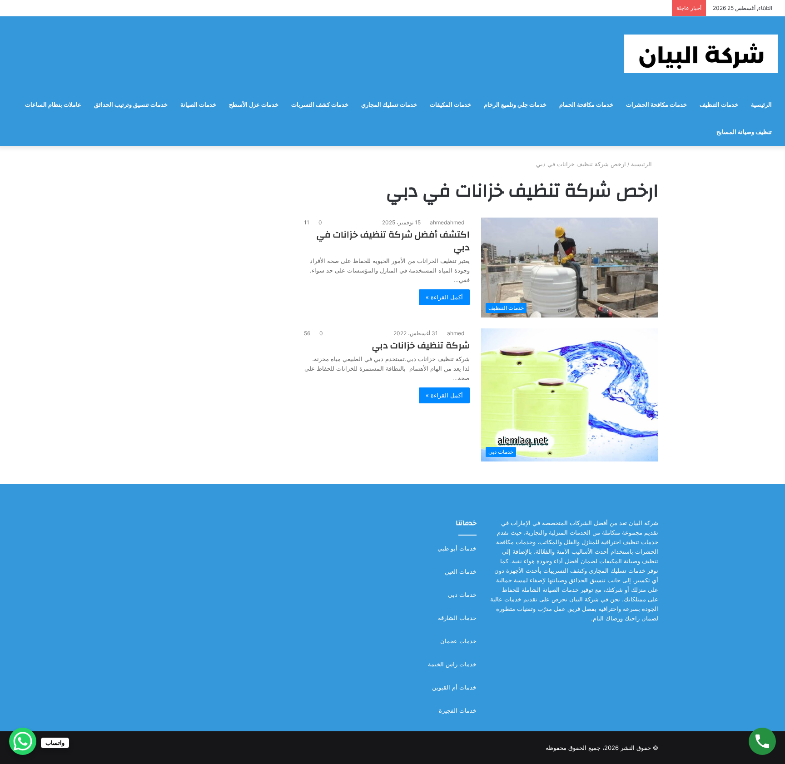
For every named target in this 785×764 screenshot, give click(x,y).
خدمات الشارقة (457, 617)
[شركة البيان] (701, 54)
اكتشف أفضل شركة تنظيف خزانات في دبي (393, 241)
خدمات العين (461, 571)
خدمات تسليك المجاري (389, 104)
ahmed (455, 333)
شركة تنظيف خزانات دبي (421, 345)
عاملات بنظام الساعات (53, 104)
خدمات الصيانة (198, 104)
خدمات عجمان (458, 641)
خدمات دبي (462, 594)
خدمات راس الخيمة (452, 664)
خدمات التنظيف (719, 104)
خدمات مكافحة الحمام (586, 104)
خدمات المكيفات (450, 104)
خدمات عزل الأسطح (253, 104)
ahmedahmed (447, 222)
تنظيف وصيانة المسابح (744, 132)
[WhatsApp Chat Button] (22, 741)
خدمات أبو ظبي (457, 548)
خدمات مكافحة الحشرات (656, 104)
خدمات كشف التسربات (319, 104)
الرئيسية (761, 104)
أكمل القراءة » (444, 297)
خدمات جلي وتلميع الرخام (515, 104)
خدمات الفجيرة (458, 710)
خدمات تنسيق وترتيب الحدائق (131, 104)
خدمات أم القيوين (454, 687)
